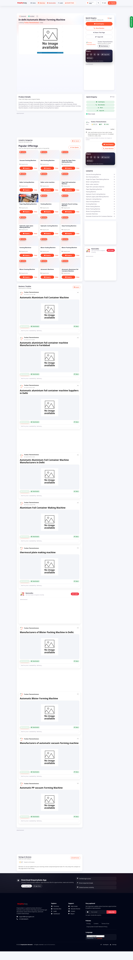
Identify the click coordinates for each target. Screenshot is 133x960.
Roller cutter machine (92, 184)
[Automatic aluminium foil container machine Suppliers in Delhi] (49, 407)
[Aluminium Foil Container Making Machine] (49, 522)
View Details (36, 326)
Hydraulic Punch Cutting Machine (95, 194)
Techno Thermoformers (31, 22)
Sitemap (114, 944)
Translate (99, 938)
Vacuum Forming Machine (93, 174)
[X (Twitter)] (94, 54)
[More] (78, 292)
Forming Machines (91, 204)
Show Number (100, 28)
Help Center (74, 906)
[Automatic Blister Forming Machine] (49, 713)
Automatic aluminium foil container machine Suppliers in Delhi (49, 392)
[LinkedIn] (98, 54)
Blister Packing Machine (93, 209)
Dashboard (56, 914)
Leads (55, 911)
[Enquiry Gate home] (22, 3)
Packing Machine (91, 192)
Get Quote (76, 141)
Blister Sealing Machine (93, 206)
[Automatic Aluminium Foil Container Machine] (49, 312)
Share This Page (100, 32)
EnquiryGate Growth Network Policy (97, 926)
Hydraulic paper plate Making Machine (97, 196)
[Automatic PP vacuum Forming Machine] (49, 802)
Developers (106, 944)
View (35, 168)
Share (77, 326)
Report (72, 914)
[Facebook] (91, 54)
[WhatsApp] (87, 54)
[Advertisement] (99, 76)
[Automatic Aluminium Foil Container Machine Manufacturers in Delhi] (49, 477)
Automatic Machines (92, 214)
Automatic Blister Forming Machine (39, 698)
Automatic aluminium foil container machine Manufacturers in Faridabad (44, 344)
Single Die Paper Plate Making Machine (97, 179)
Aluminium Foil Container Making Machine (42, 507)
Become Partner (75, 909)
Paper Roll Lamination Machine (95, 187)
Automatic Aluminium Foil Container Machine (44, 297)
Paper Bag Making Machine (94, 189)
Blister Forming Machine (93, 211)
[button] (70, 3)
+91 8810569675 (23, 919)
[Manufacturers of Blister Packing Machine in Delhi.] (49, 646)
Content (96, 923)
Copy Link (100, 37)
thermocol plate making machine (38, 552)
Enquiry (27, 168)
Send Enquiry (100, 24)
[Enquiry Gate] (22, 903)
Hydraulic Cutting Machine (93, 199)
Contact (73, 911)
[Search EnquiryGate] (98, 3)
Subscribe (111, 912)
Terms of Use (105, 923)
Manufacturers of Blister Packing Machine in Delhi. (47, 632)
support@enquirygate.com (26, 916)
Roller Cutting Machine (92, 182)
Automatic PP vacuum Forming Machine (41, 787)
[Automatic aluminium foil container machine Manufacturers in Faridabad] (49, 359)
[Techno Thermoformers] (91, 43)
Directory (56, 906)
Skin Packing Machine (92, 177)
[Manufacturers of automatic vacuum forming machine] (49, 757)
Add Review (76, 858)
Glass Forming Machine (93, 201)
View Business (104, 46)
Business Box (57, 909)
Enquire (77, 287)
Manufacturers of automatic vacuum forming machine (49, 743)
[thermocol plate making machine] (49, 567)
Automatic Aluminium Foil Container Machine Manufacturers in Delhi (44, 461)
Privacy (89, 923)
